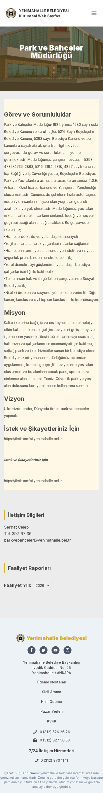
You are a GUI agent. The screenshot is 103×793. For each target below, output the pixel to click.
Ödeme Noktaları (51, 682)
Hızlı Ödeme (51, 701)
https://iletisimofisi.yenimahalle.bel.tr (33, 439)
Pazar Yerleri (51, 711)
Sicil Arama (51, 692)
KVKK (51, 721)
